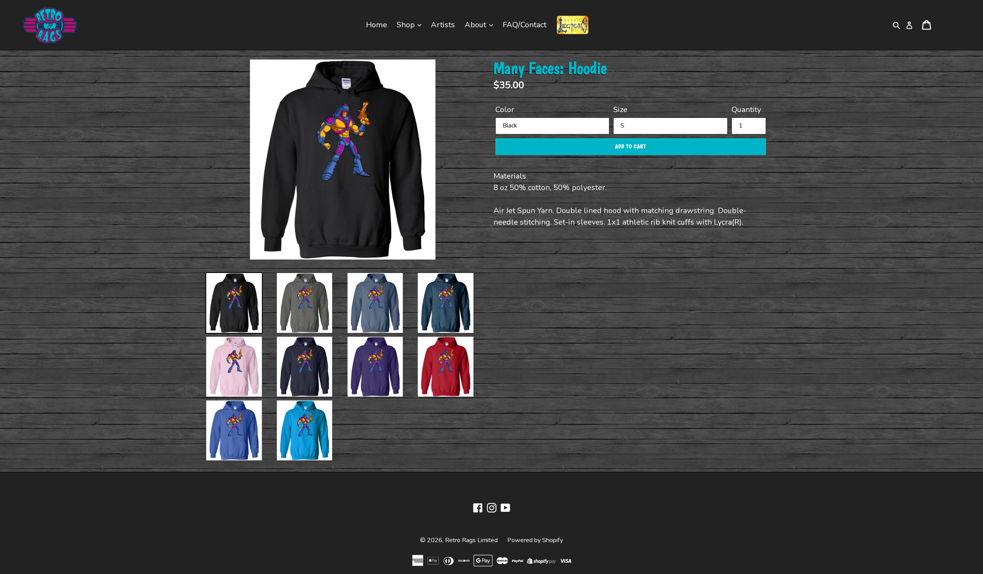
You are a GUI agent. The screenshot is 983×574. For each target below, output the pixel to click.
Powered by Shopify (535, 540)
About (476, 25)
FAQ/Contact (524, 25)
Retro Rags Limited (471, 540)
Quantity (746, 109)
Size (620, 109)
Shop (407, 25)
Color (504, 109)
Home (376, 25)
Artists (443, 25)
